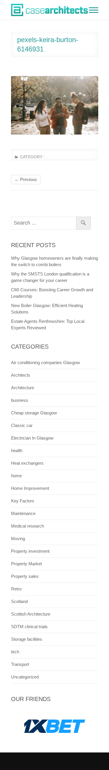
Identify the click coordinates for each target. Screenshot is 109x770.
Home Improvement (30, 488)
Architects (20, 375)
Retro (16, 588)
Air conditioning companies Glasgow (45, 362)
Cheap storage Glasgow (34, 412)
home (16, 475)
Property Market (26, 563)
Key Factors (22, 500)
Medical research (27, 525)
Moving (18, 538)
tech (15, 651)
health (16, 450)
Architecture (22, 387)
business (19, 400)
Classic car (22, 425)
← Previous (26, 179)
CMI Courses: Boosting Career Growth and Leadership (52, 293)
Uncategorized (25, 676)
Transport (20, 664)
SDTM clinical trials (29, 626)
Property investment (30, 551)
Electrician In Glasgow (32, 437)
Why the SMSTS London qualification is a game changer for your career (50, 277)
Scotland (19, 601)
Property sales (25, 576)
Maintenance (23, 513)
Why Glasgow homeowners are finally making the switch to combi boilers (54, 261)
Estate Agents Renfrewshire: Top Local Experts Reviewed (47, 324)
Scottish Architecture (30, 613)
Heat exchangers (27, 463)
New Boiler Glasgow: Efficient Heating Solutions (47, 308)
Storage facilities (26, 639)
